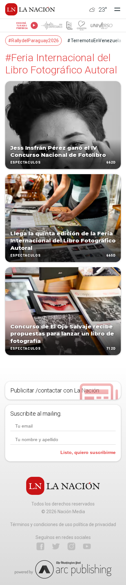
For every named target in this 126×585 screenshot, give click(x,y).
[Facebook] (40, 546)
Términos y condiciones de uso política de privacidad (63, 524)
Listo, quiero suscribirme (88, 452)
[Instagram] (71, 546)
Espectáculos (25, 162)
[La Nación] (30, 9)
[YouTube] (87, 546)
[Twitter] (56, 546)
